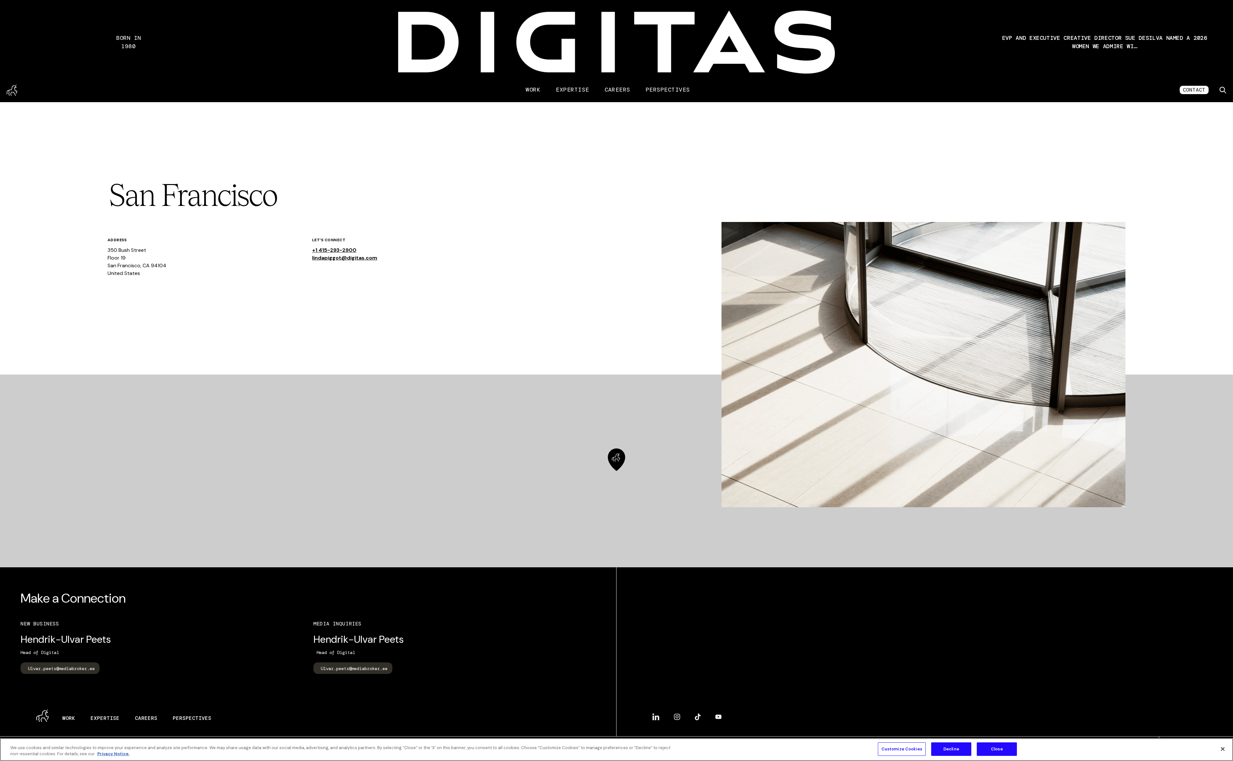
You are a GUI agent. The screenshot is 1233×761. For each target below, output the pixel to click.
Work (533, 89)
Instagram (677, 714)
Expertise (572, 89)
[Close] (1223, 749)
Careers (617, 89)
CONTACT (1194, 89)
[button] (1104, 42)
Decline (951, 749)
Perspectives (668, 89)
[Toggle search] (1223, 90)
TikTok (698, 714)
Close (997, 749)
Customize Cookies (901, 749)
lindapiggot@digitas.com (344, 257)
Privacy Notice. (113, 754)
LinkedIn (655, 714)
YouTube (718, 714)
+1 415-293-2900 (334, 250)
